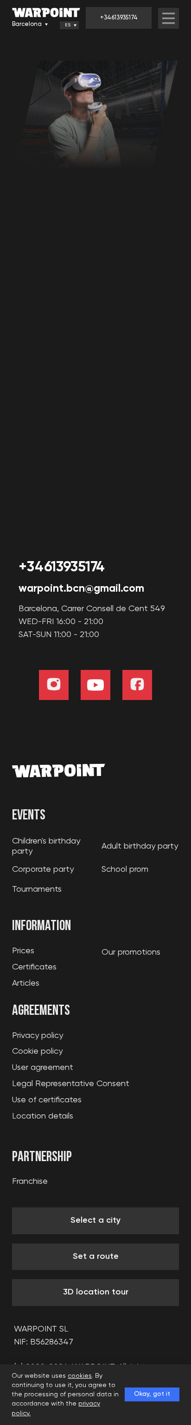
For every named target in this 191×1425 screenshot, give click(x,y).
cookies (80, 1376)
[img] (168, 18)
